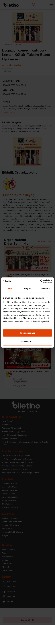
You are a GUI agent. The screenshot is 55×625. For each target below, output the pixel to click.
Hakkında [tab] (45, 288)
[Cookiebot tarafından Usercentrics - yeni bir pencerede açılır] (40, 281)
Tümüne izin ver (27, 333)
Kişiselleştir (26, 341)
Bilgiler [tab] (27, 288)
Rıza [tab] (10, 288)
